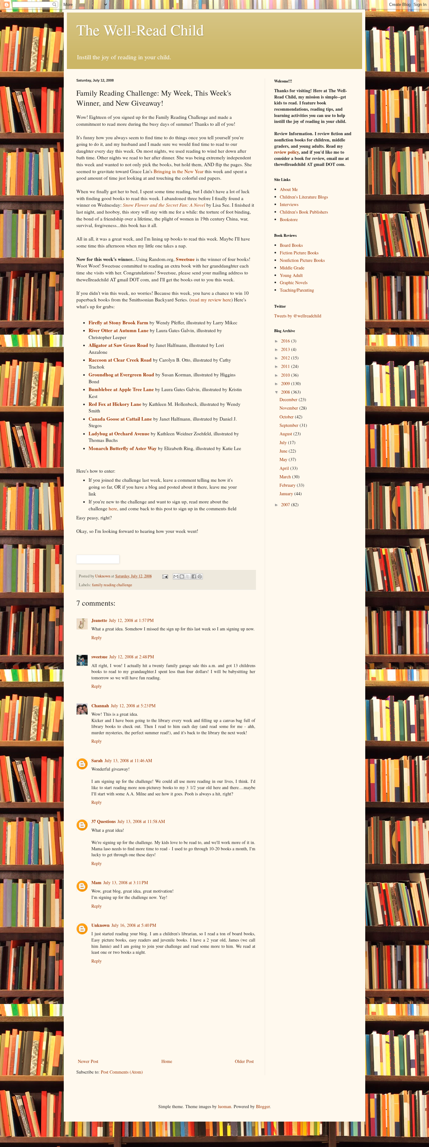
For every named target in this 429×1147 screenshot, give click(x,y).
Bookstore (289, 219)
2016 (286, 341)
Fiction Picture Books (299, 253)
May (284, 459)
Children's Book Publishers (304, 212)
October (287, 417)
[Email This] (176, 576)
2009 (286, 383)
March (286, 477)
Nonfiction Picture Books (302, 260)
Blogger (263, 1106)
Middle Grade (292, 268)
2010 (286, 375)
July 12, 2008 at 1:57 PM (131, 620)
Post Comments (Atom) (122, 1072)
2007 (286, 504)
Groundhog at (121, 374)
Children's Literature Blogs (304, 197)
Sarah (97, 760)
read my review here (211, 299)
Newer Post (88, 1061)
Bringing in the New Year (179, 171)
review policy (286, 152)
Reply (96, 637)
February (288, 485)
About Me (289, 189)
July (284, 442)
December (289, 399)
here (112, 508)
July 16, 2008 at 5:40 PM (133, 925)
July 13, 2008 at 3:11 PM (125, 882)
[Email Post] (164, 576)
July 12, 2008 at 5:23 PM (133, 706)
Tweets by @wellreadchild (297, 316)
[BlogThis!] (182, 576)
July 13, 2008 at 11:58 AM (141, 821)
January (287, 494)
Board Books (291, 245)
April (285, 468)
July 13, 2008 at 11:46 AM (128, 760)
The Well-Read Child (140, 29)
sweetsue (99, 656)
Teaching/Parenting (297, 290)
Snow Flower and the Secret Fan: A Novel (164, 205)
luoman (224, 1106)
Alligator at (118, 345)
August (286, 434)
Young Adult (291, 275)
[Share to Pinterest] (200, 576)
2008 (286, 392)
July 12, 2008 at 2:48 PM (131, 657)
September (290, 425)
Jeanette (99, 620)
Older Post (244, 1061)
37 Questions (103, 821)
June (284, 451)
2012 (286, 358)
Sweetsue (185, 259)
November (289, 408)
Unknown (100, 925)
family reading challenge (112, 584)
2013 (286, 349)
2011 (286, 366)
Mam (96, 882)
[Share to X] (188, 576)
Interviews (289, 204)
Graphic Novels (293, 282)
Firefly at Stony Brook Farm (119, 322)
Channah (100, 705)
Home (166, 1061)
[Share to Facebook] (194, 576)
